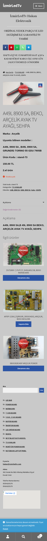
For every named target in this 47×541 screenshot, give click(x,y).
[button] (40, 85)
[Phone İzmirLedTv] (23, 47)
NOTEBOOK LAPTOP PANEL (16, 451)
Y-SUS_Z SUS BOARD (13, 417)
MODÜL (8, 434)
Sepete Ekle (24, 324)
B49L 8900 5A (25, 190)
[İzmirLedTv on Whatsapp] (17, 47)
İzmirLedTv (12, 5)
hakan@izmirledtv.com (12, 464)
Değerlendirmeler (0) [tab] (12, 209)
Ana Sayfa (9, 72)
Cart (36, 534)
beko (33, 190)
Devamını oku (24, 278)
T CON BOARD (11, 413)
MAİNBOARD (10, 409)
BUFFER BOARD (11, 421)
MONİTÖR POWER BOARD (15, 447)
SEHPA (38, 190)
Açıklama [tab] (7, 202)
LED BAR (9, 400)
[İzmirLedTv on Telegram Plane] (28, 47)
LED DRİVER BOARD (13, 430)
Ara (4, 386)
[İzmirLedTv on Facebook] (5, 47)
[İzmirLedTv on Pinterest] (11, 47)
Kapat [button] (5, 528)
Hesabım (8, 537)
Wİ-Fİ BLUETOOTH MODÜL (16, 438)
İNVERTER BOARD (12, 425)
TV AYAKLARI (19, 72)
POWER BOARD (11, 404)
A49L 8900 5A (15, 190)
